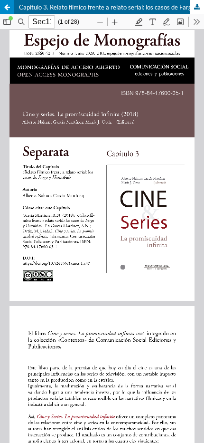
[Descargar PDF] (197, 7)
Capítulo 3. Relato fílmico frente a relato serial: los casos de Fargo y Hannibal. (111, 7)
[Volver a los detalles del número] (7, 7)
